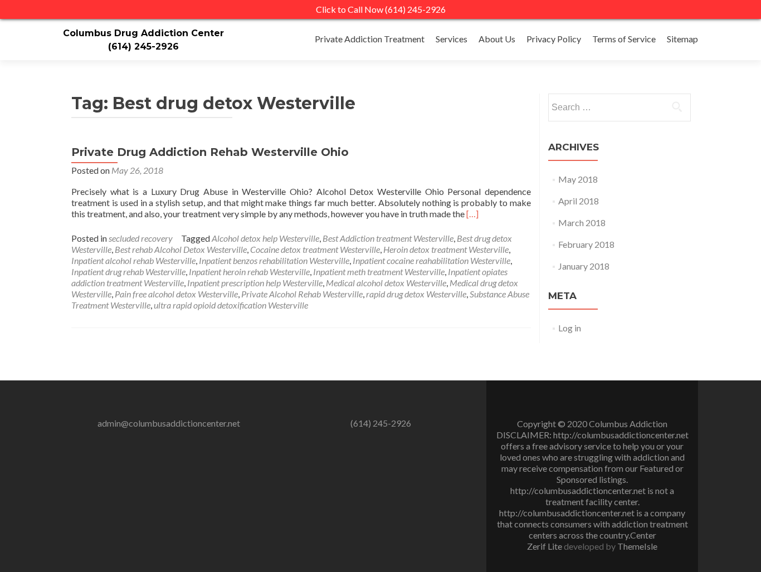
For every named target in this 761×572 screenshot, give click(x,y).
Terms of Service (624, 38)
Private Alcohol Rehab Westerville (302, 294)
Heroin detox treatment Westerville (446, 249)
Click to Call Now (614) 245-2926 (381, 9)
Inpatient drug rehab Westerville (128, 271)
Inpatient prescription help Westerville (255, 282)
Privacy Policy (553, 38)
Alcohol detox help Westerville (265, 238)
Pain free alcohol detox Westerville (176, 294)
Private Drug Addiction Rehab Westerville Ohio (210, 152)
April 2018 (578, 200)
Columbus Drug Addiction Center (143, 33)
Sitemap (682, 38)
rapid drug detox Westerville (416, 294)
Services (451, 38)
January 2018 (583, 266)
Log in (569, 327)
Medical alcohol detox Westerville (386, 282)
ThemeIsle (637, 546)
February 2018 (586, 244)
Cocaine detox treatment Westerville (315, 249)
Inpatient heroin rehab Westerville (249, 271)
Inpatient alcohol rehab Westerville (133, 260)
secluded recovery (141, 238)
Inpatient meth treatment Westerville (379, 271)
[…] (472, 213)
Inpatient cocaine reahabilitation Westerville (431, 260)
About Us (497, 38)
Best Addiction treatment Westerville (388, 238)
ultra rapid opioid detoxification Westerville (231, 305)
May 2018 (578, 179)
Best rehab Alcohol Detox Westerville (181, 249)
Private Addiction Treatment (370, 38)
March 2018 (582, 222)
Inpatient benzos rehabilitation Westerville (274, 260)
